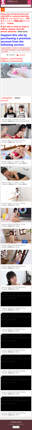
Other (17, 98)
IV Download (12, 424)
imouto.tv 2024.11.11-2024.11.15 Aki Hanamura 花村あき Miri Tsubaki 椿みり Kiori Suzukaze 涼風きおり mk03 (15, 183)
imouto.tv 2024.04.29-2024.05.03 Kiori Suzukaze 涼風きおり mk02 (14, 393)
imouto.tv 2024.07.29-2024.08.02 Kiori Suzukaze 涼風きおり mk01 (14, 288)
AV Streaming (20, 424)
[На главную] (10, 2)
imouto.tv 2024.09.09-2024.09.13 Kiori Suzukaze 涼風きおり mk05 (14, 225)
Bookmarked (12, 55)
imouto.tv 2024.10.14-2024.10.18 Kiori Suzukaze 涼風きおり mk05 (14, 204)
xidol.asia (22, 31)
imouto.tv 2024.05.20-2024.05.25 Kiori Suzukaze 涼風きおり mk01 (14, 372)
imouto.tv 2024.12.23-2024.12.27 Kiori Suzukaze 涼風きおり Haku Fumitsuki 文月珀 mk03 (15, 120)
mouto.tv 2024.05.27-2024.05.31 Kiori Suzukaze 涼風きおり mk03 (13, 330)
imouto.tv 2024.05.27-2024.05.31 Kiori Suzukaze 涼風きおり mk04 (14, 309)
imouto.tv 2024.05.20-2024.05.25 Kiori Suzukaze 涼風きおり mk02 (14, 351)
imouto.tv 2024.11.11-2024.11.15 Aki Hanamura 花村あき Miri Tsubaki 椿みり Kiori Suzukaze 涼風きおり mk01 (15, 162)
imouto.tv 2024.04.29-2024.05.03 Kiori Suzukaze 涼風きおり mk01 (14, 414)
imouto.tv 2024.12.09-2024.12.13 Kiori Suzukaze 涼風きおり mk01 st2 (14, 141)
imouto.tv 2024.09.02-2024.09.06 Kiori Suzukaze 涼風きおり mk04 (14, 246)
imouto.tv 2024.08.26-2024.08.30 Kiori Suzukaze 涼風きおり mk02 (14, 267)
